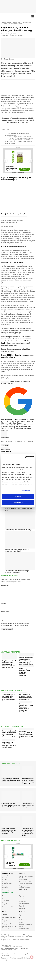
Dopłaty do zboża (7, 924)
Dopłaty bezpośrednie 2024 (9, 920)
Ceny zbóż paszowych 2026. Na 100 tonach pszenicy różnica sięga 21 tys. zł (26, 734)
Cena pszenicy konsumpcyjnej (7, 882)
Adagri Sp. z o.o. (28, 935)
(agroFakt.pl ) (21, 35)
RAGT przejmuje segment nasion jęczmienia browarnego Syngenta (24, 672)
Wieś (4, 912)
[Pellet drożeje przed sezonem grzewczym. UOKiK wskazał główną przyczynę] (7, 728)
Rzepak (21, 906)
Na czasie (5, 896)
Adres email (5, 611)
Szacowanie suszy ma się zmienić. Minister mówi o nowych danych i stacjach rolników (8, 698)
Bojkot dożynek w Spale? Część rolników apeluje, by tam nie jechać (9, 744)
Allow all (18, 497)
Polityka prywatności (16, 958)
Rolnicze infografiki (23, 954)
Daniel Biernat (15, 34)
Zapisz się (5, 445)
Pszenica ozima (24, 903)
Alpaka (21, 915)
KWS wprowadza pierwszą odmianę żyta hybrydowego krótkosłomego (25, 697)
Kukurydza (22, 901)
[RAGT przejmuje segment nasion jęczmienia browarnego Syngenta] (26, 667)
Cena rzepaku (6, 890)
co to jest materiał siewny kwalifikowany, (17, 426)
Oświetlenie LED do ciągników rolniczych (25, 882)
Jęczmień (22, 899)
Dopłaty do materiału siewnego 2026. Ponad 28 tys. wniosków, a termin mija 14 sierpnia (9, 664)
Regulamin (4, 958)
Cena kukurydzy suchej (7, 878)
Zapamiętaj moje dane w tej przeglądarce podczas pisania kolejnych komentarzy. (15, 624)
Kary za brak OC (7, 907)
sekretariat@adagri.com (8, 949)
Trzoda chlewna (24, 928)
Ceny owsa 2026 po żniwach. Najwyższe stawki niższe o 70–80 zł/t (11, 805)
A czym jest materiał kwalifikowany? (22, 138)
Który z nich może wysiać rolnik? (21, 140)
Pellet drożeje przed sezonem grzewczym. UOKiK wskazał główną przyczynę (9, 733)
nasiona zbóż (6, 430)
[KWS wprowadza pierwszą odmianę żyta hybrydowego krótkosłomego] (22, 692)
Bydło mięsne (23, 920)
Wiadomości (5, 954)
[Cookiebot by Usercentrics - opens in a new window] (25, 457)
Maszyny (22, 873)
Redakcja (4, 960)
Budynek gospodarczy (9, 917)
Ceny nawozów (7, 892)
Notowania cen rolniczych (7, 874)
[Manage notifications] (31, 957)
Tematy (13, 954)
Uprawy (21, 896)
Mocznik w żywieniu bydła (25, 925)
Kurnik (21, 922)
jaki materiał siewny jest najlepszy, (19, 428)
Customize (17, 502)
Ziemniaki (22, 908)
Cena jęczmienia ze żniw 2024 (8, 899)
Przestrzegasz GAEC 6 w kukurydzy (9, 927)
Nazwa (3, 603)
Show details (25, 490)
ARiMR (4, 915)
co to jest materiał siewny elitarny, (17, 425)
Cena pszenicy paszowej (7, 886)
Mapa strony (5, 955)
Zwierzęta (22, 912)
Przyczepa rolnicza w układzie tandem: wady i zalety (25, 887)
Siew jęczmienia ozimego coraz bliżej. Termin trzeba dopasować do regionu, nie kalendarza (26, 708)
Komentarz (5, 585)
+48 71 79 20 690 (9, 948)
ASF (20, 917)
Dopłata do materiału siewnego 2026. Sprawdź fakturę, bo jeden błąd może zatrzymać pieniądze (26, 661)
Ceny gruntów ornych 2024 (9, 903)
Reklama (27, 958)
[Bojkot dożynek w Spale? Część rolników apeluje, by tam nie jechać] (8, 740)
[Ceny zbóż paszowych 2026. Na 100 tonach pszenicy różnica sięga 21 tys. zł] (26, 729)
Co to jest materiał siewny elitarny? (22, 137)
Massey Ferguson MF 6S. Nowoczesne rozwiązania (26, 877)
